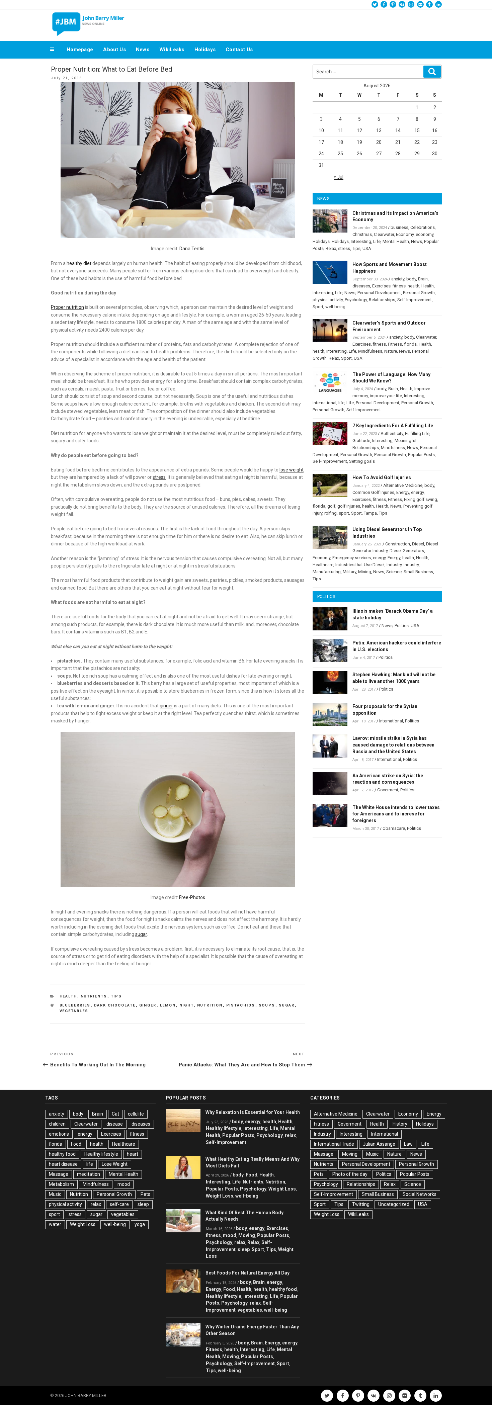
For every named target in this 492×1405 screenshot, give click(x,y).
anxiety (397, 278)
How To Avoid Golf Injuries (381, 477)
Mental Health (396, 241)
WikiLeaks (171, 50)
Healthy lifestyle (101, 1154)
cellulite (136, 1114)
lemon (168, 1005)
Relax (331, 248)
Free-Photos (192, 897)
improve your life (386, 395)
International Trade (334, 1144)
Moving (246, 1235)
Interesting (361, 241)
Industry (394, 564)
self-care (119, 1204)
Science (394, 571)
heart (132, 1154)
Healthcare (323, 564)
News (142, 50)
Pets (145, 1194)
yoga (140, 1224)
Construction (397, 543)
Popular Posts (421, 454)
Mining (364, 571)
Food (76, 1144)
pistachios (240, 1005)
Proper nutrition (67, 307)
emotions (59, 1134)
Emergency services (351, 557)
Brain (423, 278)
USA (366, 248)
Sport (318, 306)
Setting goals (362, 461)
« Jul (338, 177)
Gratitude (361, 440)
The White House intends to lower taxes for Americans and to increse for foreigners (396, 814)
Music (55, 1194)
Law (408, 1144)
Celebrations (422, 227)
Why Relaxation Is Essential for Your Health (253, 1112)
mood (123, 1184)
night (186, 1005)
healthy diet (79, 263)
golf (331, 506)
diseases (361, 285)
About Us (114, 50)
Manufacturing (327, 571)
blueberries (75, 1005)
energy (417, 492)
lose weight (291, 469)
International (324, 402)
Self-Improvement (414, 299)
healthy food (62, 1154)
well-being (335, 306)
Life (377, 241)
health (413, 285)
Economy (405, 234)
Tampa (370, 513)
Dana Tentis (191, 248)
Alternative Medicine (402, 485)
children (57, 1124)
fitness (399, 285)
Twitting (361, 1204)
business (399, 227)
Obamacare (394, 828)
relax (96, 1204)
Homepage (80, 50)
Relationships (382, 299)
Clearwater (384, 234)
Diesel (418, 543)
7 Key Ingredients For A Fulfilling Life (392, 425)
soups (267, 1005)
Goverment (387, 789)
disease (114, 1124)
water (55, 1224)
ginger (166, 705)
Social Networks (419, 1194)
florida (410, 344)
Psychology (356, 299)
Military (349, 571)
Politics (402, 625)
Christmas (362, 234)
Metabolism (61, 1184)
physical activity (328, 299)
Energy (402, 492)
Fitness (395, 344)
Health (68, 996)
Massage (58, 1174)
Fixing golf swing (420, 499)
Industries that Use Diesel (360, 564)
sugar (141, 934)
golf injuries (348, 506)
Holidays (205, 50)
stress (159, 477)
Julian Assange (379, 1144)
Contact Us (239, 50)
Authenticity (392, 433)
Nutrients (94, 996)
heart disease (63, 1164)
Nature (390, 351)
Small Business (418, 571)
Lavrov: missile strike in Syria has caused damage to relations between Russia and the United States (393, 744)
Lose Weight (115, 1164)
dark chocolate (115, 1005)
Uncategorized (393, 1204)
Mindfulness (370, 351)
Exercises (381, 285)
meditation (88, 1174)
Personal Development (379, 292)
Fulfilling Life (417, 433)
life (341, 402)
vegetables (74, 1011)
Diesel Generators (407, 550)
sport (344, 513)
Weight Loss (82, 1224)
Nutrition (210, 1005)
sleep (143, 1204)
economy (424, 234)
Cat (115, 1114)
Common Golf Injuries (373, 492)
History (400, 1124)
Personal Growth (419, 292)
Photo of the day (349, 1174)
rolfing (330, 513)
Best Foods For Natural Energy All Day (248, 1273)
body (411, 278)
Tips (116, 996)
